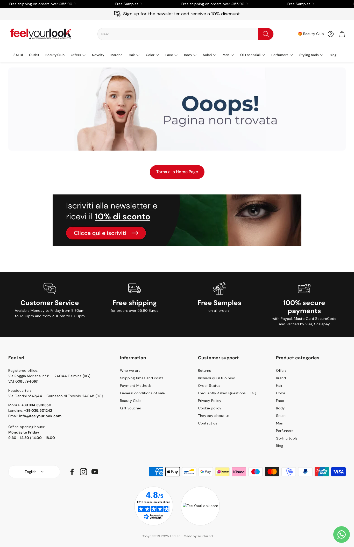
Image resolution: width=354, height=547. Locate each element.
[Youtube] (94, 471)
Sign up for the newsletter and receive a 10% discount (181, 14)
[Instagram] (83, 471)
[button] (185, 34)
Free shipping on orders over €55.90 (40, 4)
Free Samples (126, 4)
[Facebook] (72, 471)
